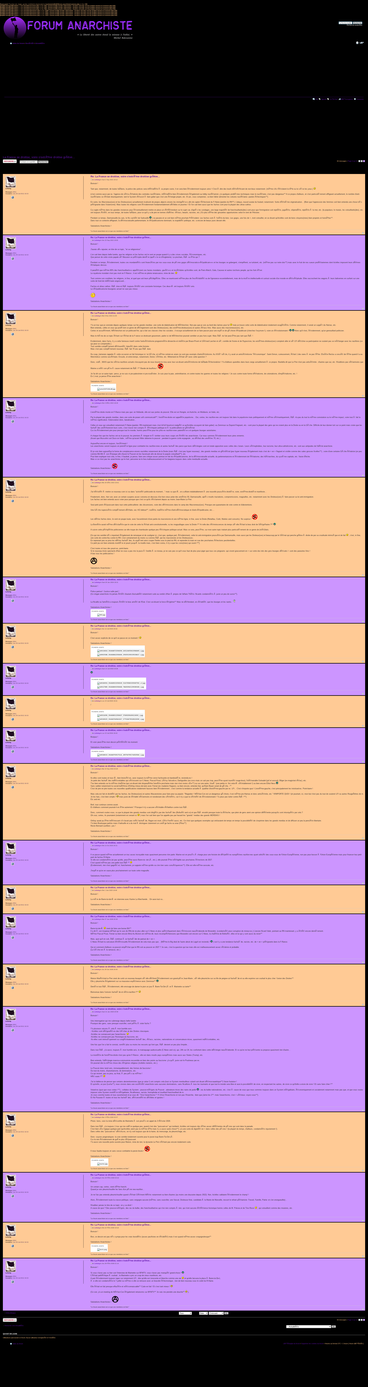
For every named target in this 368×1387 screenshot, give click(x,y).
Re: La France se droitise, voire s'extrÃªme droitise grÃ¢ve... (125, 176)
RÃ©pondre (7, 160)
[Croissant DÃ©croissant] (219, 1313)
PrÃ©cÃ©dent (11, 1313)
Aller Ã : (282, 1326)
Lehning (97, 179)
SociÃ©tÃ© (30, 43)
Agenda (324, 99)
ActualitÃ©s (40, 43)
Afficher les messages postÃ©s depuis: (165, 1313)
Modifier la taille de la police (362, 42)
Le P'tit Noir (334, 99)
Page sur (352, 161)
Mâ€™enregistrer (347, 99)
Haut (363, 233)
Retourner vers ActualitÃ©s (14, 1325)
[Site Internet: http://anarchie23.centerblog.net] (12, 197)
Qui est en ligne (10, 1334)
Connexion (360, 99)
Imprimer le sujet (357, 42)
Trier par (196, 1313)
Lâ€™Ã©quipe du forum (291, 1343)
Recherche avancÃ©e (354, 25)
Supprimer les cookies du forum (312, 1343)
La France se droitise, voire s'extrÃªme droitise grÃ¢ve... (39, 157)
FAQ (316, 99)
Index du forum (18, 43)
